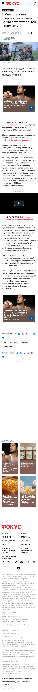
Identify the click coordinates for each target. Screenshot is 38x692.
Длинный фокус (9, 541)
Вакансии (25, 544)
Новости (6, 533)
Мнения (24, 533)
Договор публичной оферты (26, 550)
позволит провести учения (13, 125)
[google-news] (33, 562)
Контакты (6, 684)
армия (25, 342)
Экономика (7, 10)
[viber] (27, 562)
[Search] (35, 3)
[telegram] (15, 562)
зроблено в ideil (8, 688)
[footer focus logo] (11, 527)
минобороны (9, 347)
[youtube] (21, 562)
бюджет (14, 342)
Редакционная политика (9, 557)
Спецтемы (26, 537)
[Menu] (3, 3)
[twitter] (9, 562)
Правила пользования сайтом (8, 550)
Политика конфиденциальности (15, 682)
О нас (4, 544)
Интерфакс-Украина (19, 140)
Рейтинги (6, 537)
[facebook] (3, 562)
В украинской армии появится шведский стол (20, 218)
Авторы (24, 541)
